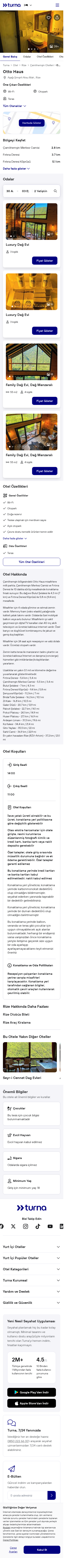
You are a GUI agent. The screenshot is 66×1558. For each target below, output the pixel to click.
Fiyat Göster (44, 260)
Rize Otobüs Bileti (16, 1014)
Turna (6, 65)
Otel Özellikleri (45, 56)
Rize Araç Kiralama (17, 1022)
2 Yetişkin (40, 191)
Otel (15, 65)
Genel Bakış (10, 56)
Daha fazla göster (13, 538)
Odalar (27, 56)
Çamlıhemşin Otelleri (42, 65)
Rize (24, 65)
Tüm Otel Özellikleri (32, 562)
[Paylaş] (57, 17)
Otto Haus (58, 65)
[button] (31, 31)
